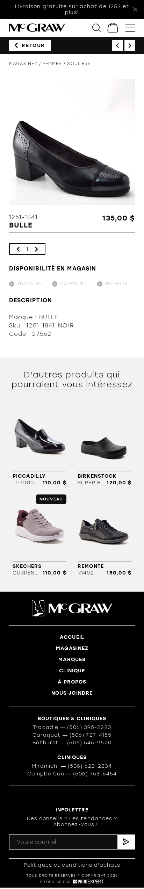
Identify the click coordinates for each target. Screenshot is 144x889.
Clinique (72, 671)
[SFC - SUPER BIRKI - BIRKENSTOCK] (104, 444)
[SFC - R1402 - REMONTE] (104, 535)
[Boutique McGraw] (37, 27)
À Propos (72, 682)
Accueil (72, 637)
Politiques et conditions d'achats (72, 865)
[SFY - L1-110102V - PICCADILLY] (39, 444)
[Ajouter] (36, 249)
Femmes (52, 63)
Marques (72, 660)
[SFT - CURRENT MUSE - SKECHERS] (39, 535)
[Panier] (113, 27)
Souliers (79, 63)
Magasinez (23, 63)
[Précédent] (117, 45)
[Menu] (130, 28)
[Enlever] (18, 249)
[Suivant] (129, 45)
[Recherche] (96, 28)
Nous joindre (72, 693)
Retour (33, 46)
